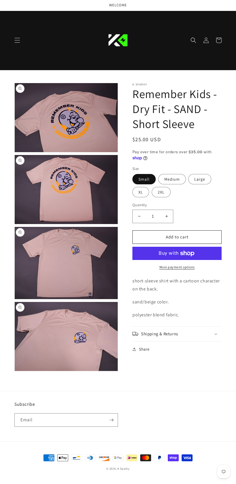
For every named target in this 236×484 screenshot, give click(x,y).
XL (140, 192)
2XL (161, 192)
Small (144, 179)
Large (199, 179)
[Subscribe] (111, 420)
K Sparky (123, 468)
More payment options (177, 267)
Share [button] (144, 349)
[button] (17, 40)
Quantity (139, 204)
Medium (172, 179)
